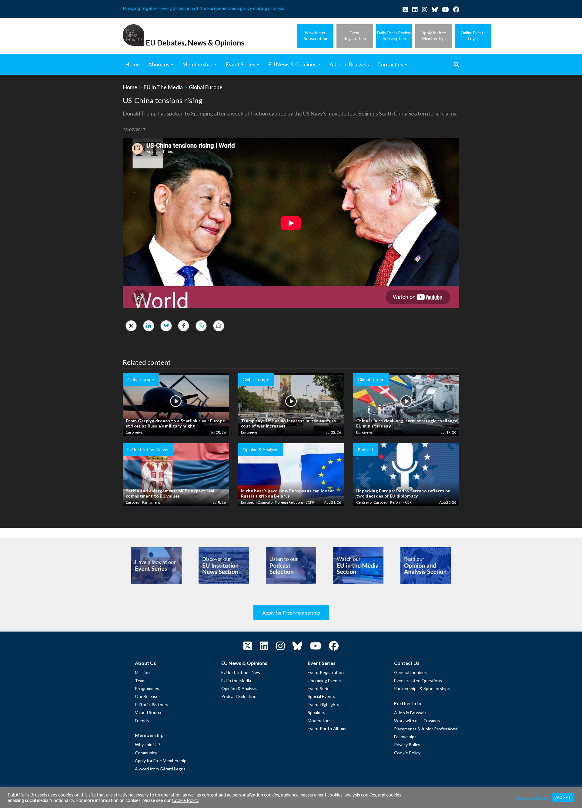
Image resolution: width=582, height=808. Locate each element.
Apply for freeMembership (433, 35)
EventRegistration (354, 35)
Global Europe (205, 87)
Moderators (319, 720)
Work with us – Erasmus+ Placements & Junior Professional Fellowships (426, 728)
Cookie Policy (407, 752)
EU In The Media (163, 87)
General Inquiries (410, 672)
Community (146, 752)
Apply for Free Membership (291, 612)
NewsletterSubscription (315, 35)
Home (130, 87)
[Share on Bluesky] (166, 325)
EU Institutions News (242, 672)
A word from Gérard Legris (160, 768)
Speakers (316, 712)
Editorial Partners (151, 704)
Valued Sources (150, 712)
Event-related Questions (418, 680)
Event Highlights (323, 704)
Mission (142, 672)
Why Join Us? (147, 744)
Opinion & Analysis (239, 688)
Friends (142, 720)
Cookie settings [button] (531, 797)
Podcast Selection (238, 696)
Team (140, 680)
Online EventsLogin (473, 35)
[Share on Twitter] (131, 325)
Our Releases (148, 696)
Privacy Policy (407, 744)
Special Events (321, 696)
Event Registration (326, 672)
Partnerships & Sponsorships (422, 688)
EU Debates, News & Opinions (195, 42)
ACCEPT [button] (563, 797)
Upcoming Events (324, 680)
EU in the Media (236, 680)
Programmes (147, 688)
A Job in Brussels (410, 712)
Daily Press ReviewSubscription (394, 35)
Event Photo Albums (327, 728)
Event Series (320, 688)
